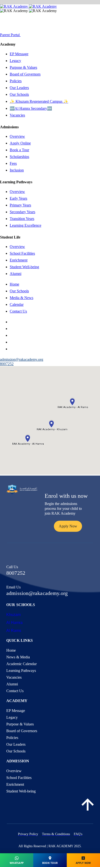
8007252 (7, 364)
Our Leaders (19, 88)
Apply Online (20, 143)
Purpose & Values (23, 67)
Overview (17, 136)
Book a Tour (19, 150)
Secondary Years (22, 212)
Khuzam (13, 615)
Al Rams (13, 630)
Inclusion (17, 170)
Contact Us (18, 311)
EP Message (19, 54)
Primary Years (20, 205)
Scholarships (19, 157)
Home (14, 284)
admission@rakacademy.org (37, 593)
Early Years (18, 198)
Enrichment (18, 260)
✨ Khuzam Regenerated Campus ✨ (39, 101)
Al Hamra (14, 623)
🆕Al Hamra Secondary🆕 (31, 108)
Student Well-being (24, 267)
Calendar (17, 304)
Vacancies (17, 115)
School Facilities (22, 253)
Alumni (15, 274)
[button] (68, 526)
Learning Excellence (25, 225)
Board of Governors (25, 74)
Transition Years (22, 219)
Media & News (21, 298)
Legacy (15, 61)
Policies (16, 81)
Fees (13, 163)
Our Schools (19, 94)
